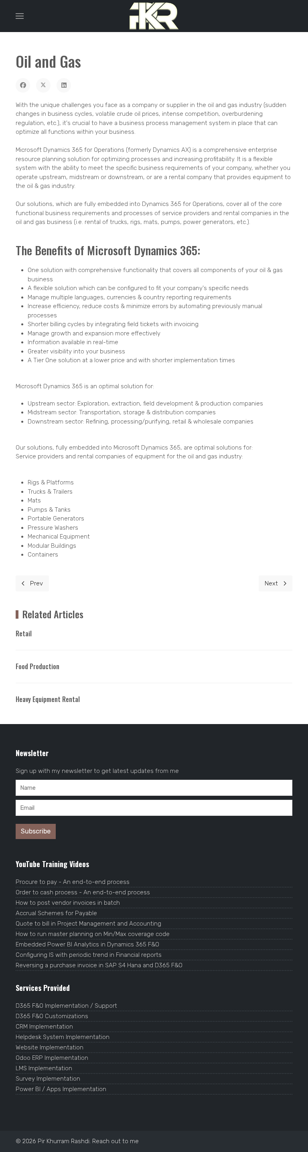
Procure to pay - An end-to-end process (73, 882)
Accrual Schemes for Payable (56, 913)
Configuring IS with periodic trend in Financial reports (89, 954)
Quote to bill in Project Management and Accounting (88, 923)
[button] (20, 16)
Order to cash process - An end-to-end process (83, 892)
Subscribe (36, 831)
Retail (24, 633)
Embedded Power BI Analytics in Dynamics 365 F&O (87, 944)
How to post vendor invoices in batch (68, 902)
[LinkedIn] (64, 85)
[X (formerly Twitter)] (43, 85)
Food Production (37, 666)
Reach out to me (115, 1141)
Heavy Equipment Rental (48, 699)
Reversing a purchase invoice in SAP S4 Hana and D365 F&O (99, 965)
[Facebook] (23, 85)
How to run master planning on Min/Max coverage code (93, 934)
